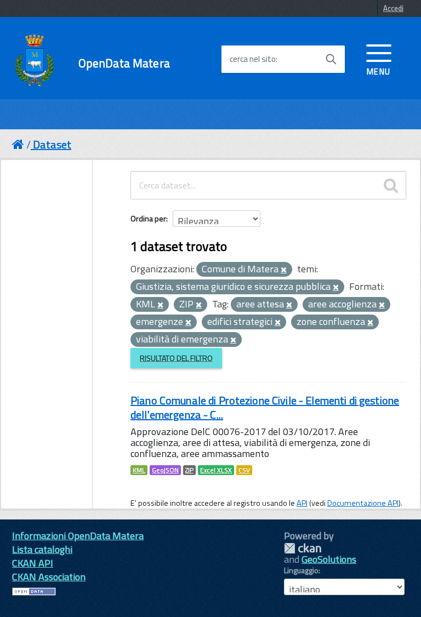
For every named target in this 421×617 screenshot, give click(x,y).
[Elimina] (284, 270)
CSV (244, 470)
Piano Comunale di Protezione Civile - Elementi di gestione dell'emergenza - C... (264, 407)
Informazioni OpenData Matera (78, 535)
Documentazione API (363, 503)
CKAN (302, 548)
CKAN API (32, 563)
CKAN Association (49, 576)
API (302, 503)
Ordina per (148, 218)
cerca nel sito (253, 59)
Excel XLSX (216, 470)
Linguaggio (301, 570)
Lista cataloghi (42, 549)
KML (139, 470)
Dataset (52, 144)
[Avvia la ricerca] (331, 59)
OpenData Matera (124, 63)
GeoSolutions (328, 559)
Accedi (393, 8)
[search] (391, 185)
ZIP (189, 470)
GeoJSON (165, 470)
